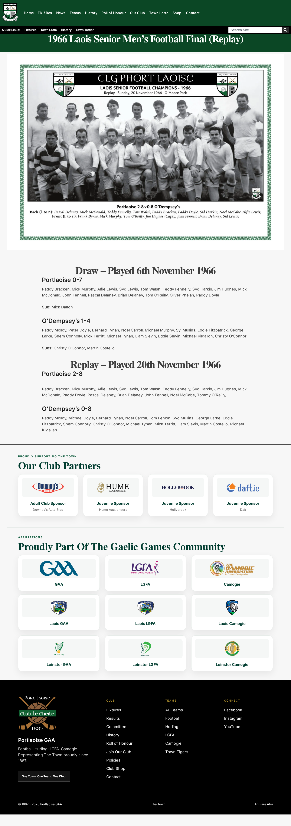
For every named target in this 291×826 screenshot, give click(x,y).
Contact (193, 13)
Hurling (171, 726)
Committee (116, 726)
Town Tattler (85, 30)
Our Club (137, 13)
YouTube (232, 726)
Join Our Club (118, 752)
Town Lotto (159, 13)
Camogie (173, 743)
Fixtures (30, 30)
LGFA (169, 735)
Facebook (233, 710)
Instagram (233, 718)
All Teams (174, 710)
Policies (113, 760)
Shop (177, 13)
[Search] (285, 30)
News (61, 13)
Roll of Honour (113, 13)
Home (29, 13)
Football (172, 718)
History (91, 13)
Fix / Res (45, 13)
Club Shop (115, 768)
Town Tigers (176, 752)
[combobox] (255, 30)
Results (113, 718)
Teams (75, 13)
